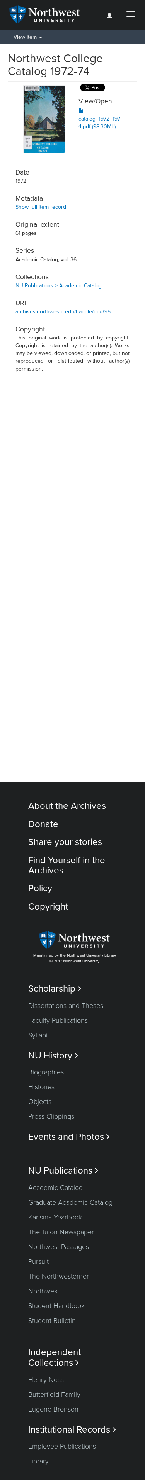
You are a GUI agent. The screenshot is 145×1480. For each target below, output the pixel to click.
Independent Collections (54, 1357)
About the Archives (67, 806)
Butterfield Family (54, 1394)
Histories (41, 1087)
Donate (43, 824)
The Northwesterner (58, 1276)
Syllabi (38, 1035)
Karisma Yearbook (55, 1217)
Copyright (48, 906)
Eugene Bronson (53, 1409)
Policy (40, 888)
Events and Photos (69, 1136)
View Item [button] (26, 37)
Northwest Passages (58, 1246)
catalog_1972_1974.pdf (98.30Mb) (99, 122)
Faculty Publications (58, 1020)
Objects (39, 1101)
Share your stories (65, 842)
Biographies (46, 1072)
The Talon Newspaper (61, 1232)
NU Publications (63, 1170)
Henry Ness (46, 1379)
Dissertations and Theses (65, 1005)
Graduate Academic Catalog (70, 1202)
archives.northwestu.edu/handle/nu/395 (63, 311)
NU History (53, 1055)
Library (38, 1461)
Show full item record (40, 207)
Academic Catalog (55, 1187)
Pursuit (38, 1261)
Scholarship (54, 988)
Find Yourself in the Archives (66, 865)
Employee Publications (62, 1446)
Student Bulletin (52, 1320)
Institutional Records (72, 1429)
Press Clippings (51, 1116)
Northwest (43, 1291)
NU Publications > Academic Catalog (58, 285)
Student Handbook (56, 1306)
